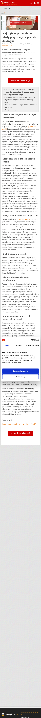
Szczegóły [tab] (18, 345)
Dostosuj (19, 377)
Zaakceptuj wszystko (20, 371)
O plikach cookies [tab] (32, 345)
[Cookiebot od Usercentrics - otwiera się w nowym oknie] (30, 340)
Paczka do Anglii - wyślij (20, 80)
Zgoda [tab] (7, 345)
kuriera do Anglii (25, 219)
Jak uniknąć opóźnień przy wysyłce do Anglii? (19, 424)
